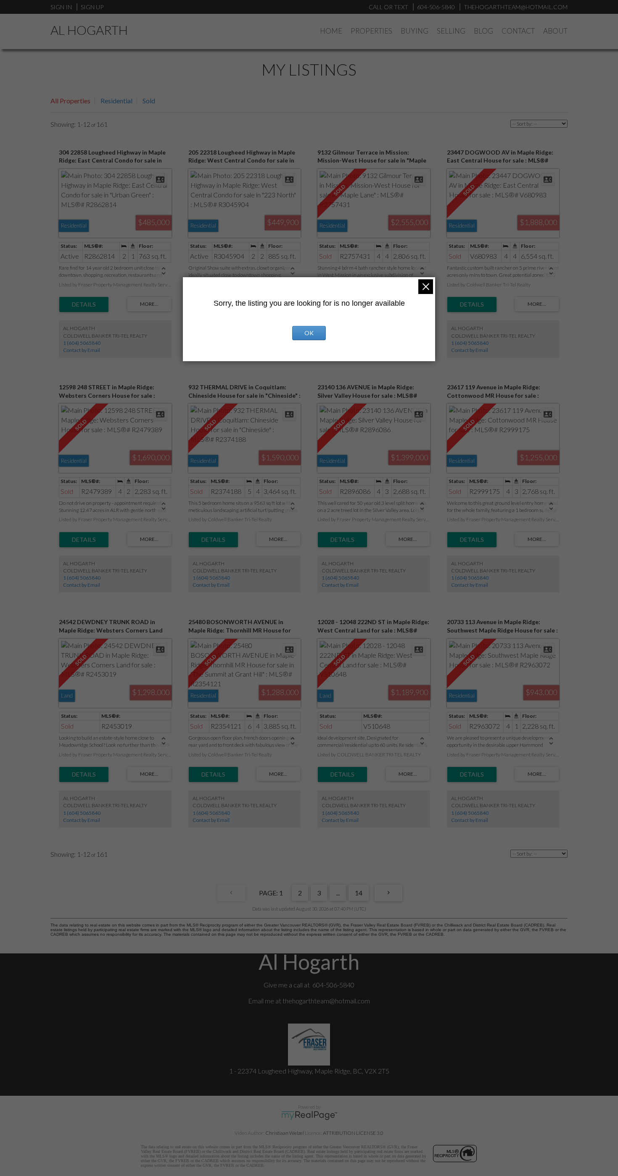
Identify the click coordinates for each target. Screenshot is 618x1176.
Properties (371, 30)
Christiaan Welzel (284, 1133)
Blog (483, 30)
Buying (414, 30)
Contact (518, 30)
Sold (149, 101)
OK (309, 332)
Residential (116, 101)
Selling (451, 30)
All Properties (70, 101)
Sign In (61, 6)
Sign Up (92, 6)
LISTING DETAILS (83, 304)
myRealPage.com (309, 1115)
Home (331, 30)
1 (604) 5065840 (81, 343)
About (555, 30)
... (338, 893)
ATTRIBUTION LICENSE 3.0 (353, 1133)
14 (358, 893)
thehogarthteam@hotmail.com (326, 1001)
